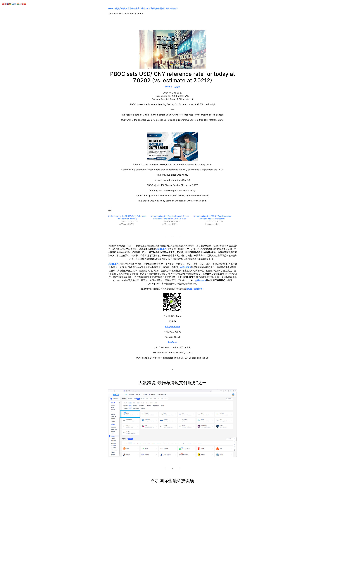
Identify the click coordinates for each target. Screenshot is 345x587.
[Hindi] (18, 3)
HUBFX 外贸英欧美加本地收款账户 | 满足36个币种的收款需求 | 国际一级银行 (143, 8)
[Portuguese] (22, 3)
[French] (8, 3)
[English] (5, 3)
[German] (10, 3)
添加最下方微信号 (194, 289)
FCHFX (168, 86)
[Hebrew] (15, 3)
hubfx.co (172, 342)
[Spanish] (25, 3)
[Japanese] (20, 3)
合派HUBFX (161, 249)
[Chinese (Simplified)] (3, 3)
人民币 (177, 86)
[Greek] (13, 3)
